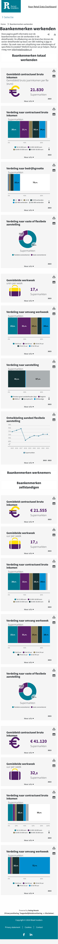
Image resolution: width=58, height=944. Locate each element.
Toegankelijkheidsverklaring (31, 913)
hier (47, 41)
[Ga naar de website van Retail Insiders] (11, 11)
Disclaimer (49, 913)
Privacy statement (12, 927)
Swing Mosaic (33, 910)
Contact (39, 927)
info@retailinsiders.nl (22, 49)
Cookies (28, 927)
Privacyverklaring (12, 913)
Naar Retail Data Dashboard (42, 6)
